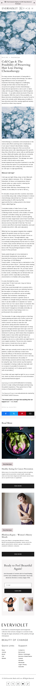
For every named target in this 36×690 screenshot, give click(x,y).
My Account (21, 652)
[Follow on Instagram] (18, 684)
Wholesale (21, 662)
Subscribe (18, 591)
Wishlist (4, 658)
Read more (24, 486)
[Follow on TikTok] (28, 684)
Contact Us (21, 650)
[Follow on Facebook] (8, 684)
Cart (3, 656)
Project (12, 393)
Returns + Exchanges (24, 654)
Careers (20, 658)
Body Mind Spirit (15, 57)
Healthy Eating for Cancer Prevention (17, 469)
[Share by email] (30, 413)
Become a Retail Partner (25, 656)
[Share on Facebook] (6, 413)
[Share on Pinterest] (22, 413)
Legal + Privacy (22, 664)
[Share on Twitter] (14, 413)
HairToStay (5, 383)
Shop (3, 650)
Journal (4, 652)
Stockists (20, 660)
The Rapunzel (6, 393)
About (3, 654)
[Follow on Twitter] (13, 684)
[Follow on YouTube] (23, 684)
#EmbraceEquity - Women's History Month (17, 536)
